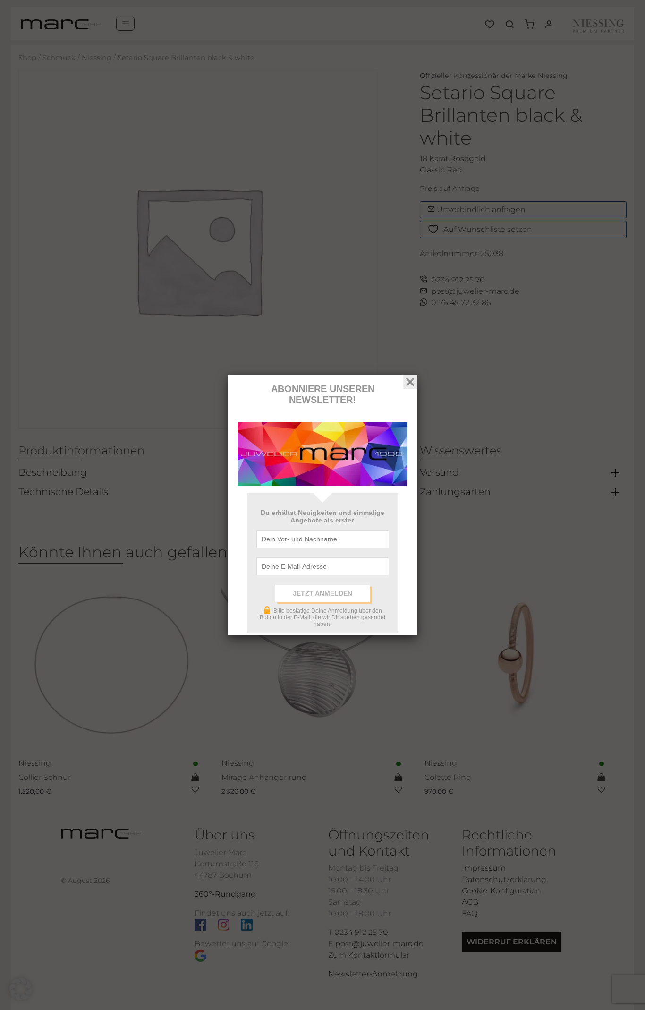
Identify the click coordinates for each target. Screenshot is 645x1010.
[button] (21, 989)
